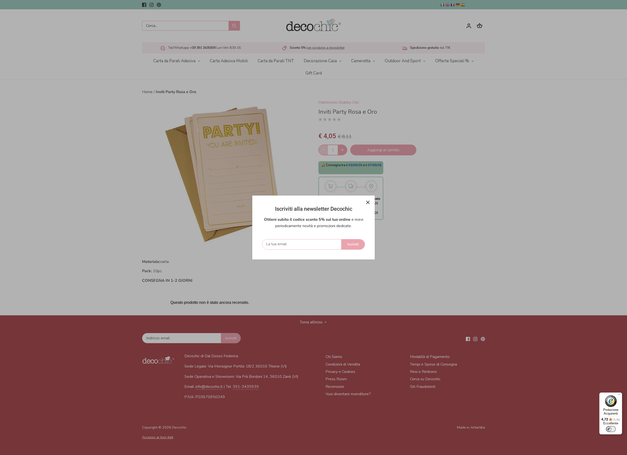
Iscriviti (353, 244)
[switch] (611, 429)
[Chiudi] (367, 202)
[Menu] (619, 395)
